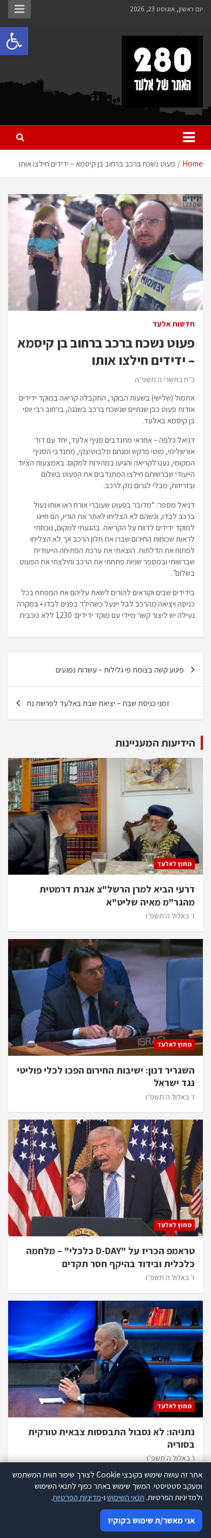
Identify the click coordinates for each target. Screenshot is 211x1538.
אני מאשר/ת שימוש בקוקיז (151, 1520)
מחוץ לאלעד (174, 864)
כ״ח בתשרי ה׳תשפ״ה (165, 379)
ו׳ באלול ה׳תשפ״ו (171, 1458)
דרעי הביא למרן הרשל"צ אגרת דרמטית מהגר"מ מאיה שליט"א (117, 895)
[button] (14, 41)
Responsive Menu (19, 9)
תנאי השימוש (125, 1497)
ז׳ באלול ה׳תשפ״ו (170, 916)
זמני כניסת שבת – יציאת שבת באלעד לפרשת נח (98, 703)
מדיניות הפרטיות (76, 1497)
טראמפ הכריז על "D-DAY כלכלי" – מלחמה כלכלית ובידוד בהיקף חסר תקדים (110, 1256)
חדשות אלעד (174, 324)
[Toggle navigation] (189, 137)
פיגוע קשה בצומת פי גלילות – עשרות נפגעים (120, 669)
